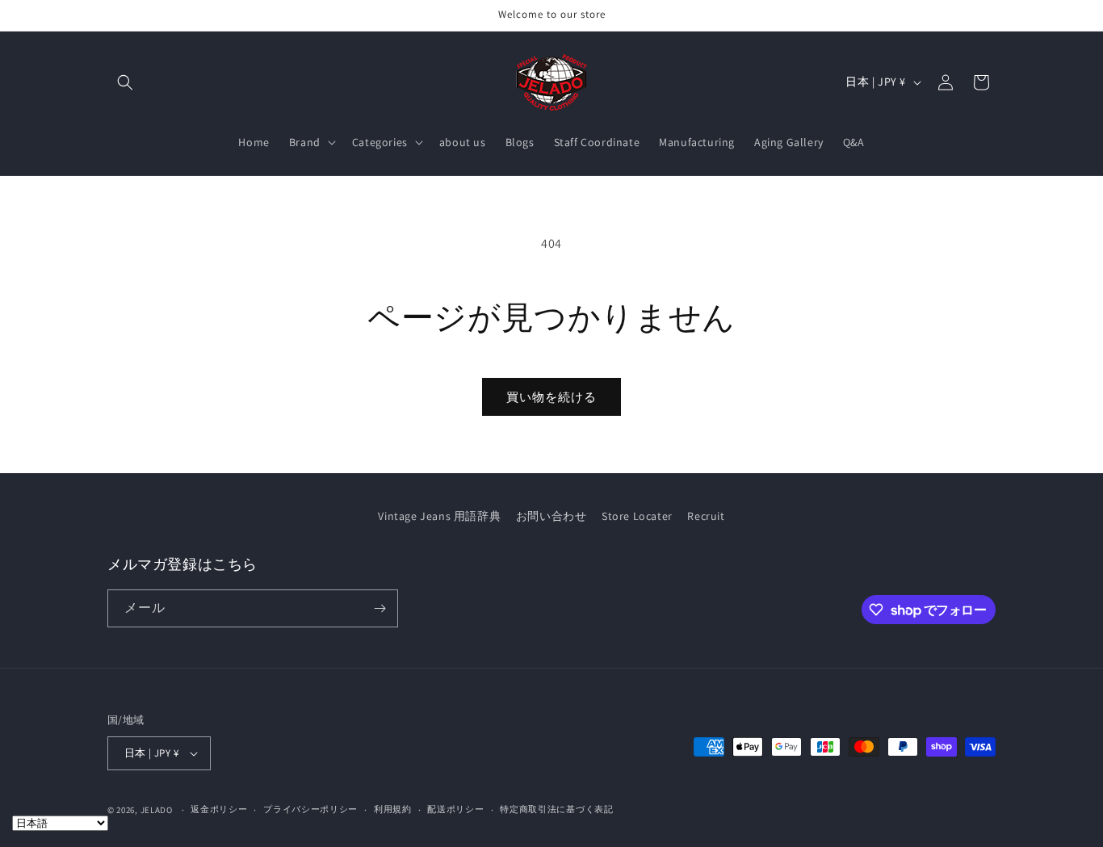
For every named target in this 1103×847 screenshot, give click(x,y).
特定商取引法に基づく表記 (556, 809)
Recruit (705, 516)
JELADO (156, 810)
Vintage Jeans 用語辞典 (439, 516)
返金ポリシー (219, 809)
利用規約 (393, 809)
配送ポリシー (455, 809)
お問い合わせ (551, 516)
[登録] (379, 608)
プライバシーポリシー (310, 809)
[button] (125, 82)
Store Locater (637, 516)
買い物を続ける (551, 397)
